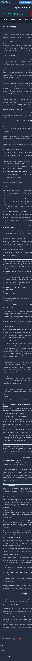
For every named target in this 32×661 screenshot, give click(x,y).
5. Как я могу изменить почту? (11, 80)
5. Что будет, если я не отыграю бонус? (13, 376)
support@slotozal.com (9, 656)
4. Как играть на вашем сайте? (11, 68)
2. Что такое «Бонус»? (9, 326)
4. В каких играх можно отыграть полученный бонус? (17, 360)
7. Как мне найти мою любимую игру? (12, 109)
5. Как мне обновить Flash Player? (11, 537)
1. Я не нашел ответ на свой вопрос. (12, 597)
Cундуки (20, 7)
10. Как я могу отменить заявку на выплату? (14, 238)
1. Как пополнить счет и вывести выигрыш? (14, 124)
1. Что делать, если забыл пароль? (12, 460)
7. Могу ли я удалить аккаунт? (10, 554)
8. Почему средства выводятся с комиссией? (15, 211)
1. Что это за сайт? (8, 30)
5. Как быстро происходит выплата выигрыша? (15, 171)
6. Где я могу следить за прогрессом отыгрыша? (15, 387)
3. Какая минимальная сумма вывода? (13, 149)
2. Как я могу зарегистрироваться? (12, 41)
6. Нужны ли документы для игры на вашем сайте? (16, 96)
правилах (11, 182)
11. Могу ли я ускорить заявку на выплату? (14, 249)
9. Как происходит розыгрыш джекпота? (13, 413)
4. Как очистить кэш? (8, 496)
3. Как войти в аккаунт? (9, 55)
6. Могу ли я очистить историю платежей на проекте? (17, 548)
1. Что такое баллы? (8, 307)
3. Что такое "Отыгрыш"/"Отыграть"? (12, 340)
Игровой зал (27, 7)
